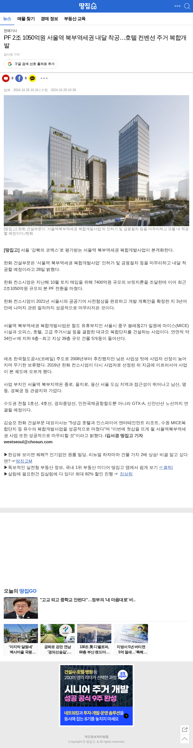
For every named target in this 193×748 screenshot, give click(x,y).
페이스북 (19, 78)
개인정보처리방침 (96, 736)
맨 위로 (184, 739)
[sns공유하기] (184, 729)
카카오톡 (32, 78)
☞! (166, 467)
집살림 (126, 474)
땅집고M (24, 461)
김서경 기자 (12, 54)
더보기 (44, 78)
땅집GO (87, 6)
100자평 (6, 78)
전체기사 (10, 30)
